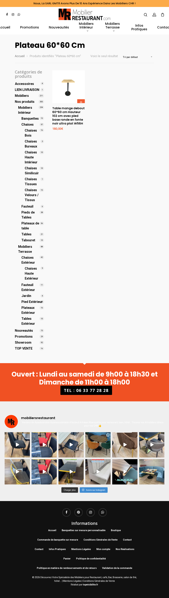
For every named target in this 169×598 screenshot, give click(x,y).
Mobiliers (22, 96)
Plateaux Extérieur (28, 310)
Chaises (27, 124)
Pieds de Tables (28, 214)
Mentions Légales (81, 549)
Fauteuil (27, 206)
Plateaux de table (30, 225)
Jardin (26, 296)
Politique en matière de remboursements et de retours (67, 568)
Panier (67, 558)
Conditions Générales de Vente (101, 539)
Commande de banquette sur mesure (57, 539)
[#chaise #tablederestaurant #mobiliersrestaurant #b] (71, 471)
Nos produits (24, 102)
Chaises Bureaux (31, 143)
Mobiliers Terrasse (112, 26)
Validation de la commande (117, 568)
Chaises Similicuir (32, 170)
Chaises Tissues (31, 181)
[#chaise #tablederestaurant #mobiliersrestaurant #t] (71, 444)
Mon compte (103, 549)
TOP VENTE (24, 348)
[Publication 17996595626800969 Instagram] (44, 471)
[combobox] (137, 57)
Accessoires (24, 84)
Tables (26, 234)
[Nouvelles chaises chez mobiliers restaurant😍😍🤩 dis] (124, 444)
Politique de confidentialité (91, 558)
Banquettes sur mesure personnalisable (83, 530)
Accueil (20, 56)
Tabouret (28, 240)
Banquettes (30, 118)
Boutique (116, 530)
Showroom (23, 342)
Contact (127, 539)
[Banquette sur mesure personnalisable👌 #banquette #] (151, 471)
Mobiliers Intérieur (86, 26)
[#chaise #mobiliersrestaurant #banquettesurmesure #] (98, 471)
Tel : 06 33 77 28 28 (86, 390)
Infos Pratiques (139, 27)
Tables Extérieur (28, 321)
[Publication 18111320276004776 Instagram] (17, 471)
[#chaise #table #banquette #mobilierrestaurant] (17, 444)
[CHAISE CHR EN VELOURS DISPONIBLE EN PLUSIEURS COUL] (98, 444)
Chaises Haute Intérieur (31, 157)
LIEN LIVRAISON (27, 90)
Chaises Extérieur (28, 260)
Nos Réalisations (125, 549)
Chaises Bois (31, 132)
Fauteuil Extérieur (28, 287)
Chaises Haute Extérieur (31, 273)
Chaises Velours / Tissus (31, 195)
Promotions (29, 27)
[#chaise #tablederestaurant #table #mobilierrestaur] (44, 444)
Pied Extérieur (32, 302)
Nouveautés (59, 27)
